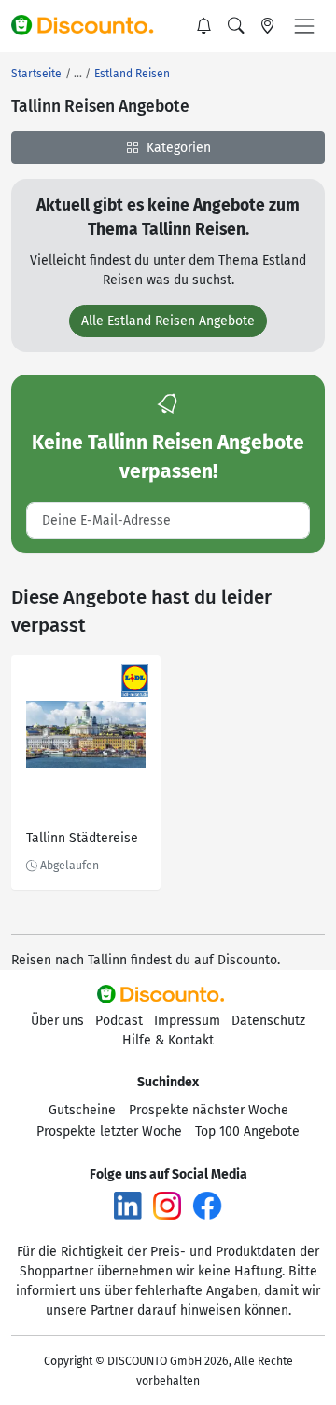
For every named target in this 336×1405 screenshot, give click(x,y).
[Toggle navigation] (304, 26)
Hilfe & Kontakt (168, 1040)
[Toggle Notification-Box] (204, 26)
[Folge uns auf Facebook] (207, 1205)
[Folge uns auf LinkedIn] (128, 1205)
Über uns (57, 1021)
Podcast (119, 1021)
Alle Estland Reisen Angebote (168, 321)
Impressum (187, 1021)
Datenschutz (268, 1021)
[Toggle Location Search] (268, 26)
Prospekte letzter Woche (109, 1131)
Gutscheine (82, 1110)
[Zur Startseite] (90, 26)
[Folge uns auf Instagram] (167, 1205)
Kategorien (177, 148)
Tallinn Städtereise (82, 838)
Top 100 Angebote (247, 1131)
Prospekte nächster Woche (208, 1110)
